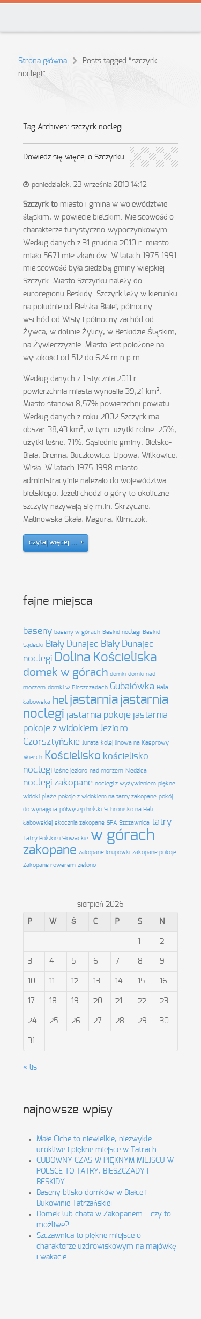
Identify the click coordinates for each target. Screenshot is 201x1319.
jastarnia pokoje (98, 715)
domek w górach (65, 672)
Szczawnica (134, 823)
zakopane (50, 850)
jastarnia (94, 700)
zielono (87, 865)
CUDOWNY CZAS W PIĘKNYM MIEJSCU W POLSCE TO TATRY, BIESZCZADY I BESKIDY (105, 1171)
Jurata (90, 743)
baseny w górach (77, 632)
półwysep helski (80, 809)
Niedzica (136, 771)
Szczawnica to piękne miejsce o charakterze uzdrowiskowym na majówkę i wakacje (106, 1246)
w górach (123, 835)
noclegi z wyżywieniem (125, 783)
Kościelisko (72, 755)
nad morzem (106, 771)
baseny (37, 631)
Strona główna (42, 61)
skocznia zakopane (80, 823)
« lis (30, 1068)
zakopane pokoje (154, 852)
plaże (49, 796)
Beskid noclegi (121, 632)
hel (60, 700)
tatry (162, 822)
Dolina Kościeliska (105, 657)
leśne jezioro (70, 771)
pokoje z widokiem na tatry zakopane (107, 796)
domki (118, 674)
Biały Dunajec (72, 644)
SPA (112, 823)
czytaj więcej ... (53, 542)
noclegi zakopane (58, 782)
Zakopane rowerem (49, 865)
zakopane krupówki (104, 852)
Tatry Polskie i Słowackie (55, 838)
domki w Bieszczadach (78, 687)
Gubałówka (132, 686)
